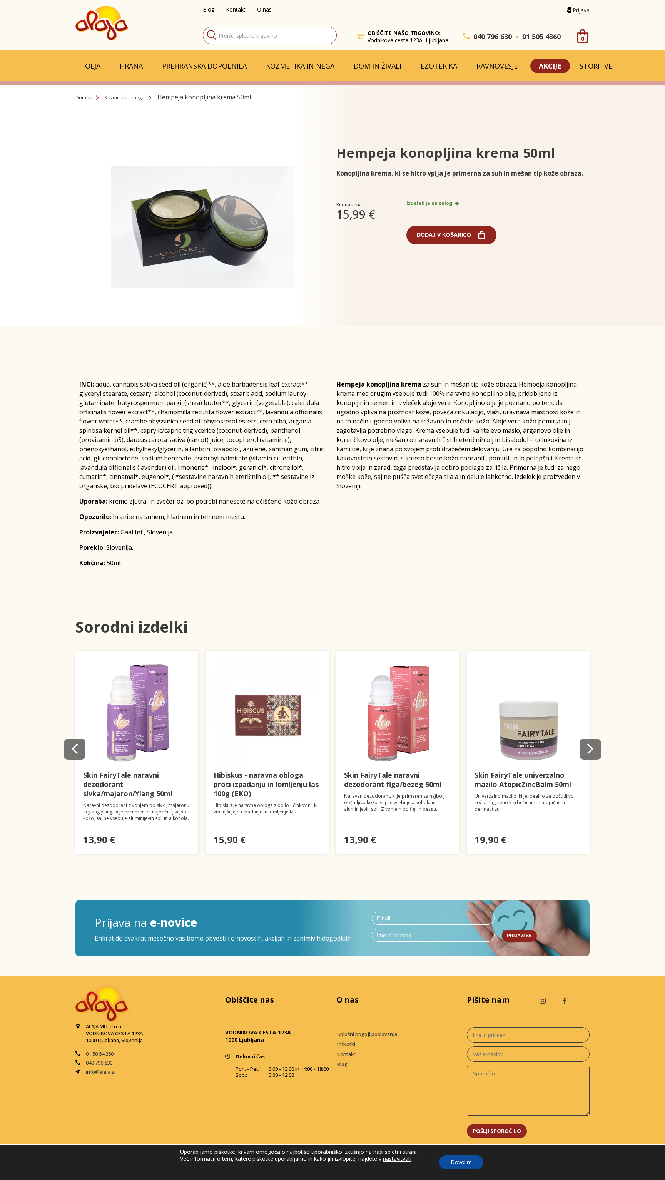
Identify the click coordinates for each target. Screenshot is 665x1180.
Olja (92, 65)
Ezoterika (439, 65)
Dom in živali (377, 65)
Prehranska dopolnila (204, 65)
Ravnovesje (497, 65)
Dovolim (461, 1162)
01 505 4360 (541, 36)
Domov (83, 97)
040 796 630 (492, 36)
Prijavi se (519, 935)
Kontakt (236, 9)
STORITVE (596, 65)
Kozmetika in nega (300, 65)
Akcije (550, 65)
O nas (264, 9)
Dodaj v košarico (444, 235)
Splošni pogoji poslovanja (367, 1034)
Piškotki (346, 1044)
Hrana (131, 65)
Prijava (581, 10)
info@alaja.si (100, 1071)
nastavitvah (397, 1158)
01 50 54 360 (100, 1053)
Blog (208, 9)
